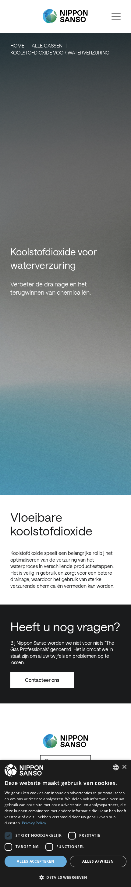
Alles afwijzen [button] (98, 861)
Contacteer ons (42, 680)
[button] (65, 877)
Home (17, 45)
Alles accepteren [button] (35, 861)
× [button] (124, 767)
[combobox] (116, 767)
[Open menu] (116, 16)
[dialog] (65, 823)
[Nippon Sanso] (65, 16)
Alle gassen (47, 45)
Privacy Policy (34, 823)
